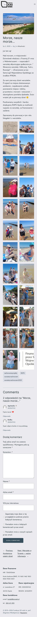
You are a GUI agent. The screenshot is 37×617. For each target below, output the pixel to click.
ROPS (23, 373)
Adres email (8, 492)
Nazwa (6, 481)
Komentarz (8, 452)
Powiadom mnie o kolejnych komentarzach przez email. (15, 525)
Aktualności (21, 46)
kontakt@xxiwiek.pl (13, 599)
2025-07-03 (11, 408)
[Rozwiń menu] (35, 4)
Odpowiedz (6, 416)
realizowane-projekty (10, 373)
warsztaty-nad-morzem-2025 (13, 380)
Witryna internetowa (10, 503)
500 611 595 (10, 603)
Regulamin (23, 613)
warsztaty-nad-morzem (11, 377)
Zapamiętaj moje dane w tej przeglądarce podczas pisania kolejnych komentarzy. (16, 517)
